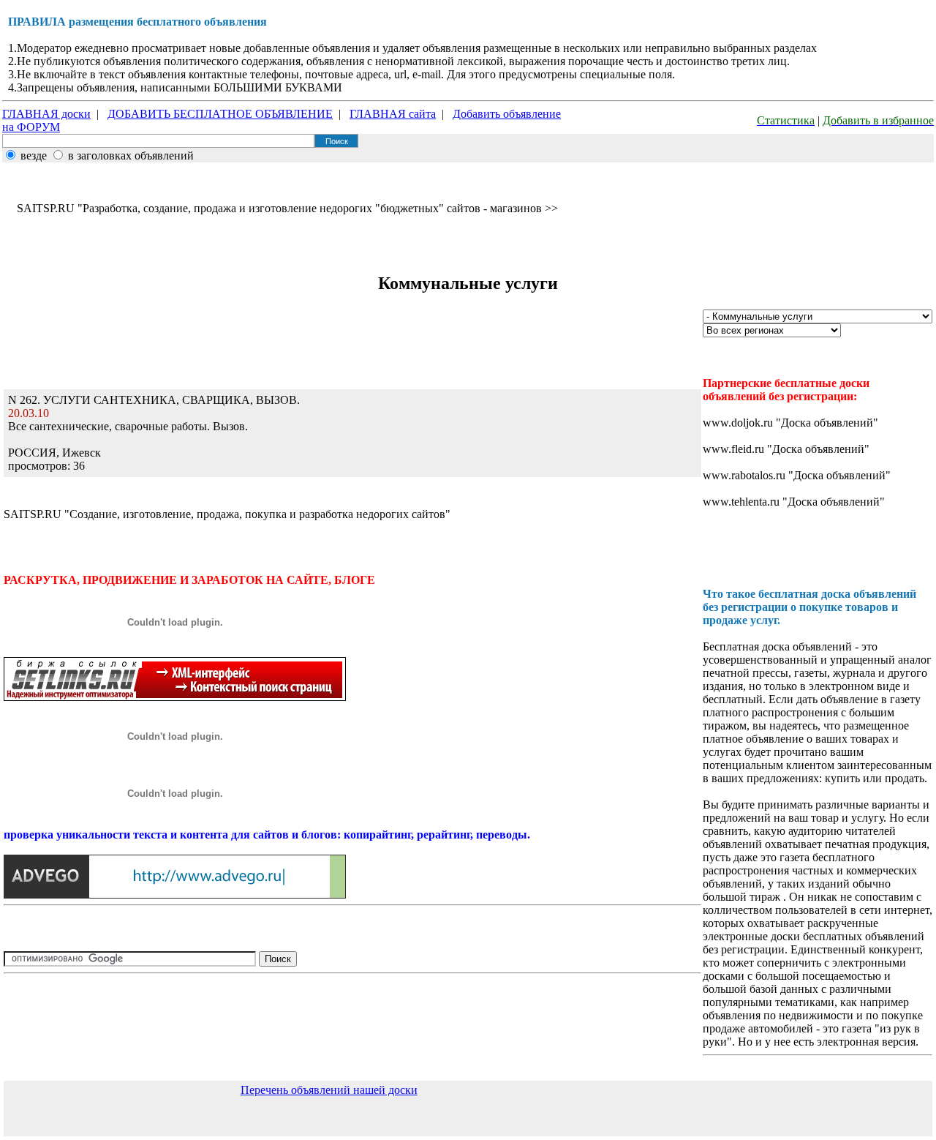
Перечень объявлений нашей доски (329, 1090)
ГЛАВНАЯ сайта (393, 114)
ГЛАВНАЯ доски (46, 114)
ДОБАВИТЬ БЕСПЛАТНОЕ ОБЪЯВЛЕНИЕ (220, 114)
